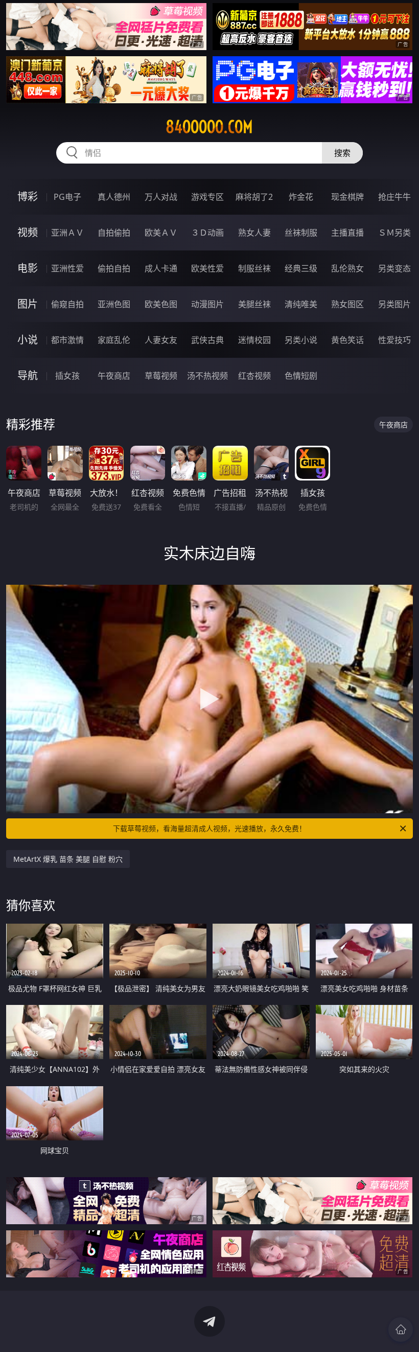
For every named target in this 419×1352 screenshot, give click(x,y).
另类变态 (394, 268)
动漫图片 (207, 304)
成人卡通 (161, 268)
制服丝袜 (254, 268)
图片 (27, 304)
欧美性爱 (207, 268)
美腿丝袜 (254, 304)
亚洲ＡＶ (67, 232)
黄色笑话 (347, 340)
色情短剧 (301, 375)
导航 (27, 375)
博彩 (27, 196)
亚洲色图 (114, 304)
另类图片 (394, 304)
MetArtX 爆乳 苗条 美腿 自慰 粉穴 (68, 859)
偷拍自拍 (114, 268)
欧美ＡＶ (161, 232)
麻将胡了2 (254, 196)
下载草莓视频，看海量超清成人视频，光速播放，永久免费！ (209, 828)
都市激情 (67, 340)
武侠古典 (207, 340)
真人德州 (114, 196)
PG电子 (67, 196)
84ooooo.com (209, 127)
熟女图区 (347, 304)
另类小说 (301, 340)
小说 (27, 340)
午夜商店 (114, 375)
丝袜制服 (301, 232)
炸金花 (301, 196)
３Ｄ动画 (207, 232)
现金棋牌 (347, 196)
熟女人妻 (254, 232)
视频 (27, 232)
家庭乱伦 (114, 340)
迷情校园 (254, 340)
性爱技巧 (394, 340)
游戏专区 (207, 196)
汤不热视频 (207, 375)
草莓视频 (161, 375)
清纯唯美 (301, 304)
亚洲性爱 (67, 268)
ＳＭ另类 (394, 232)
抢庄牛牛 (394, 196)
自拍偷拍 (114, 232)
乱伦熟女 (347, 268)
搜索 (342, 152)
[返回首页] (400, 1329)
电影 (27, 268)
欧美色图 (161, 304)
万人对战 (161, 196)
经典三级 (301, 268)
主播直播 (347, 232)
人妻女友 (161, 340)
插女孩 (67, 375)
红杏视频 (254, 375)
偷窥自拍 (67, 304)
